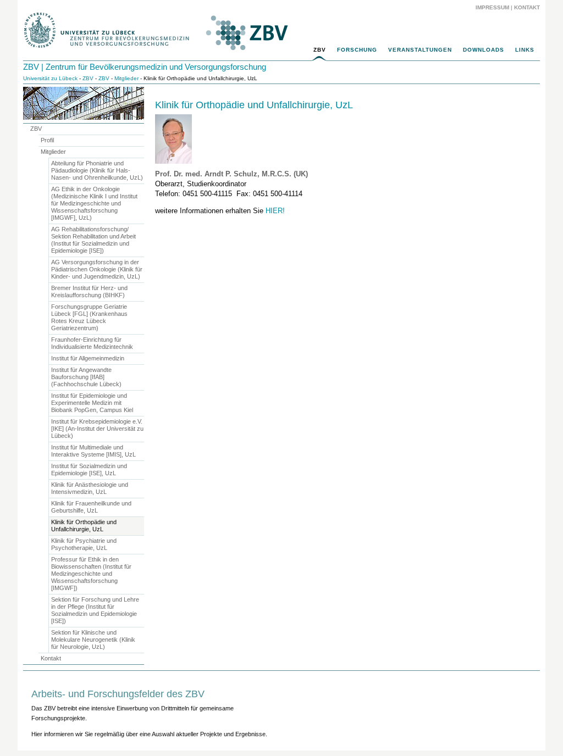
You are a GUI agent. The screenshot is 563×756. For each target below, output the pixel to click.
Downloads (483, 50)
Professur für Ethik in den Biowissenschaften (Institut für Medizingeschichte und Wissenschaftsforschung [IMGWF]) (91, 573)
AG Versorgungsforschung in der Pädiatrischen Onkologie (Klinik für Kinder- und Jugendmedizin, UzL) (96, 269)
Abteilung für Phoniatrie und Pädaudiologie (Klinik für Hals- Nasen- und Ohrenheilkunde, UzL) (97, 170)
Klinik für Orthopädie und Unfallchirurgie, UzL (254, 104)
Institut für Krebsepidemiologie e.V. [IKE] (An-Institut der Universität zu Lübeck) (97, 428)
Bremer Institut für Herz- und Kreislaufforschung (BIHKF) (89, 291)
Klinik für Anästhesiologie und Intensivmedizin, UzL (89, 488)
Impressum (492, 7)
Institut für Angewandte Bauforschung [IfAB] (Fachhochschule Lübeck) (86, 376)
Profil (47, 140)
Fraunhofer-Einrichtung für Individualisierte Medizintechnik (92, 343)
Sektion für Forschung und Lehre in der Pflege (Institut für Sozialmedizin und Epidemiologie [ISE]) (95, 610)
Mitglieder (126, 78)
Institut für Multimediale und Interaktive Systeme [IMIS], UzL (93, 451)
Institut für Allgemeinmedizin (87, 358)
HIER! (275, 211)
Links (524, 50)
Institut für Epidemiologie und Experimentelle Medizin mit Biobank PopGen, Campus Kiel (92, 402)
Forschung (357, 50)
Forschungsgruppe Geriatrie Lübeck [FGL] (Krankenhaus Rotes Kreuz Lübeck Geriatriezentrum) (89, 317)
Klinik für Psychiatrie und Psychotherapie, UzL (84, 544)
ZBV (319, 50)
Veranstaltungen (420, 50)
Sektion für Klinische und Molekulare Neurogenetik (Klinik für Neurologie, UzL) (93, 639)
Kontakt (527, 7)
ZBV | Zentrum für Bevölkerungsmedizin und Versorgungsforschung (144, 66)
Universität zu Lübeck (50, 78)
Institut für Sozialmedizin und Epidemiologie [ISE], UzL (89, 469)
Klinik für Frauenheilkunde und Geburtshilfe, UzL (91, 507)
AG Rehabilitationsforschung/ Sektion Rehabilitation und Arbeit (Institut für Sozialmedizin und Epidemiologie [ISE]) (93, 240)
